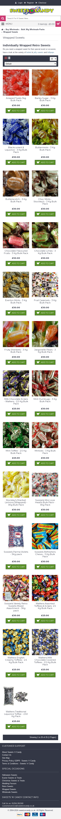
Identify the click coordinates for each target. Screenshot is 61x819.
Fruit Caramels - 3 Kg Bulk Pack (45, 301)
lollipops (50, 52)
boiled (28, 52)
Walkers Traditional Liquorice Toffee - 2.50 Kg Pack (16, 714)
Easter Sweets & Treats (12, 778)
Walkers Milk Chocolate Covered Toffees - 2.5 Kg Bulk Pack (45, 661)
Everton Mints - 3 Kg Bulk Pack (16, 301)
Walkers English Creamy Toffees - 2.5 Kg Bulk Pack (16, 660)
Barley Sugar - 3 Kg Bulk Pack (45, 99)
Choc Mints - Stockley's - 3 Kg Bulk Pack (45, 201)
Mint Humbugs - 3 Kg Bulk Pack (45, 400)
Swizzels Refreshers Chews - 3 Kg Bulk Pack (45, 554)
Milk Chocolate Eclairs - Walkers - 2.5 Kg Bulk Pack (16, 401)
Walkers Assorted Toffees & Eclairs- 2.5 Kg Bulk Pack (45, 606)
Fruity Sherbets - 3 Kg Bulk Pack (16, 350)
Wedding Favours (9, 783)
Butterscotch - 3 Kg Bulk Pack (16, 200)
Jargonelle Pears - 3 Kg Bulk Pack (45, 350)
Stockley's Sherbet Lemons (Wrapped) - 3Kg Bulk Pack (16, 502)
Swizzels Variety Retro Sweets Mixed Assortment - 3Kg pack (16, 607)
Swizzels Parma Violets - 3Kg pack (16, 553)
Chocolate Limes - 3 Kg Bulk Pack (45, 252)
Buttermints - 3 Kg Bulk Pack (45, 148)
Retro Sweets (7, 786)
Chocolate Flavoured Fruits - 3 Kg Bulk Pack (16, 252)
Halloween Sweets (9, 775)
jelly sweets (38, 52)
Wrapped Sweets (9, 789)
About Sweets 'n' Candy (12, 752)
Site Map (6, 758)
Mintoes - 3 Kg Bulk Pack (45, 451)
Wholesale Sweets (9, 792)
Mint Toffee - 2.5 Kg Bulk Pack (16, 451)
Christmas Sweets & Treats (13, 781)
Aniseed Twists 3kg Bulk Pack (16, 99)
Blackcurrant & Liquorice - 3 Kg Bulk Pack (16, 149)
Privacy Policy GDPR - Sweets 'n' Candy (19, 761)
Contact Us (6, 755)
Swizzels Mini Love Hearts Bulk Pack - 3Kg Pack (45, 502)
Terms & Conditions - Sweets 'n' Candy (18, 763)
